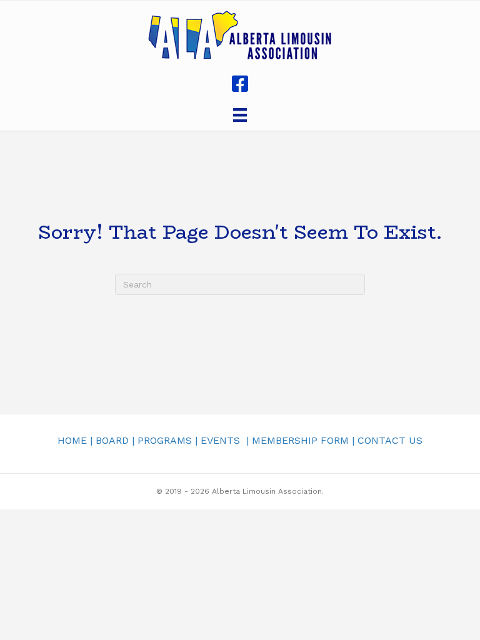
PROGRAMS (165, 440)
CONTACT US (390, 440)
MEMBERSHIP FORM (300, 440)
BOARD (112, 440)
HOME (72, 440)
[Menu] (240, 115)
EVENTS (220, 440)
